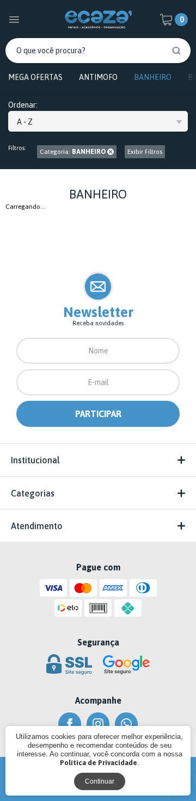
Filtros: (17, 148)
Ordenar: (23, 105)
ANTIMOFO (98, 77)
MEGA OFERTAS (35, 77)
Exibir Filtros (144, 152)
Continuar (99, 781)
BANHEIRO (152, 77)
